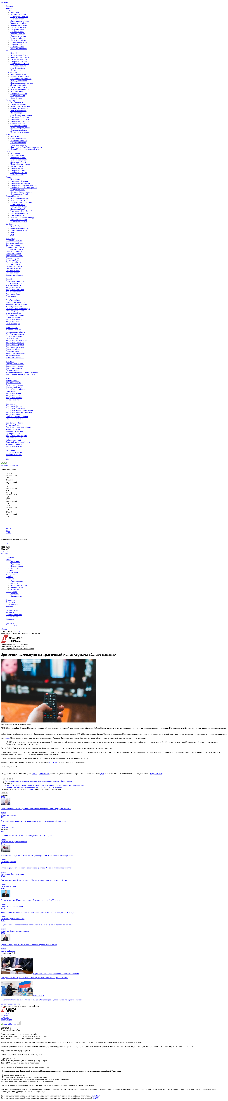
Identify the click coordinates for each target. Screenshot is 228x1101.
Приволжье (10, 100)
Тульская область (17, 47)
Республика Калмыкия (19, 64)
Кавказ (8, 177)
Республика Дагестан (19, 181)
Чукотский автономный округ (22, 217)
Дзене (30, 789)
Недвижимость (16, 566)
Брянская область (17, 19)
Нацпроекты (11, 575)
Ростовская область (18, 66)
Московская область (18, 15)
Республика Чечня (17, 190)
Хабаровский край (18, 215)
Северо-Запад (11, 72)
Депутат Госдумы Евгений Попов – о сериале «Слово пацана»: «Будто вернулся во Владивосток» (44, 785)
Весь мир (9, 6)
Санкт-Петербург (17, 98)
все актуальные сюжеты (10, 1004)
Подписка (14, 594)
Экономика (15, 562)
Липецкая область (17, 34)
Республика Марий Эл (19, 117)
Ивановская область (18, 25)
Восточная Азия (17, 874)
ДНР (12, 235)
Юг (7, 51)
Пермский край (16, 113)
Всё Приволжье (16, 102)
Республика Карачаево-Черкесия (23, 188)
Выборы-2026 (38, 996)
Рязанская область (17, 38)
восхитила (53, 762)
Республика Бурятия (18, 222)
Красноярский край (18, 162)
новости (4, 551)
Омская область (16, 166)
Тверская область (17, 44)
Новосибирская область (20, 164)
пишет (7, 738)
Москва (9, 8)
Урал (8, 134)
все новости (6, 955)
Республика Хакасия (18, 173)
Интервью (14, 589)
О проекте (5, 1013)
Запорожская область (19, 228)
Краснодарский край (18, 59)
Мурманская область (18, 87)
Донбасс (9, 224)
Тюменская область (18, 145)
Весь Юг (13, 53)
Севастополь (15, 70)
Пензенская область (18, 111)
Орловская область (18, 36)
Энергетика (15, 564)
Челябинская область (18, 141)
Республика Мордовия (19, 119)
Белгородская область (19, 17)
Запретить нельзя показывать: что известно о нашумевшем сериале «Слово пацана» (39, 781)
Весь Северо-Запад (18, 74)
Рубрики (4, 553)
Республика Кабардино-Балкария (23, 185)
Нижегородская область (20, 106)
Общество (10, 570)
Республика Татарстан (19, 121)
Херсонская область (18, 230)
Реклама (9, 528)
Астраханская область (19, 55)
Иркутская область (18, 158)
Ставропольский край (19, 194)
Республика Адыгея (18, 62)
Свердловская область (19, 138)
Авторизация (6, 1020)
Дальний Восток (12, 196)
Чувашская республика (19, 132)
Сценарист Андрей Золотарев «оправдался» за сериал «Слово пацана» (33, 787)
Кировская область (18, 104)
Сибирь (9, 151)
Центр (8, 10)
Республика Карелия (18, 94)
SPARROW (96, 1096)
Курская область (17, 32)
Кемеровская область (18, 160)
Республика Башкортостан (21, 115)
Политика (10, 557)
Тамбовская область (18, 42)
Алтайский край (17, 156)
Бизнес (8, 560)
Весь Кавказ (15, 179)
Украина (13, 827)
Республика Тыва (17, 170)
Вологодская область (18, 81)
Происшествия (12, 572)
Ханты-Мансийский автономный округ (26, 147)
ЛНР (12, 232)
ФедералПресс (156, 774)
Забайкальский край (18, 220)
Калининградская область (20, 79)
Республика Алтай (18, 168)
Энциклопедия (16, 581)
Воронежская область (19, 23)
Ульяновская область (18, 130)
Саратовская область (18, 126)
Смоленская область (18, 40)
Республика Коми (17, 96)
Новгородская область (19, 89)
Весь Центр (15, 12)
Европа (12, 951)
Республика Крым (17, 68)
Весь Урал (14, 136)
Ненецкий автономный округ (22, 83)
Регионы (4, 2)
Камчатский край (17, 205)
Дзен (102, 774)
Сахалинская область (19, 213)
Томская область (17, 175)
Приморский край (17, 209)
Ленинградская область (19, 85)
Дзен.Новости (43, 774)
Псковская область (18, 91)
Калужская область (18, 27)
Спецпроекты (11, 592)
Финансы (14, 568)
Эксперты (10, 579)
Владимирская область (19, 21)
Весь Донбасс (15, 226)
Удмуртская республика (20, 128)
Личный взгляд (16, 587)
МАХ (34, 774)
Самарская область (18, 123)
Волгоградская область (19, 57)
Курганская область (18, 143)
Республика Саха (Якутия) (21, 211)
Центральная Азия (17, 919)
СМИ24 (95, 1098)
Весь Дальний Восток (19, 198)
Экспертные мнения (18, 585)
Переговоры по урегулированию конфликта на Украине (56, 974)
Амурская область (17, 200)
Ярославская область (18, 49)
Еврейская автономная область (23, 203)
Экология (9, 577)
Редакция (5, 1018)
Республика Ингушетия (20, 183)
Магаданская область (19, 207)
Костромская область (18, 29)
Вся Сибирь (15, 153)
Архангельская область (19, 76)
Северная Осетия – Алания (21, 192)
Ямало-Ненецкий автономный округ (25, 149)
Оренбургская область (19, 109)
